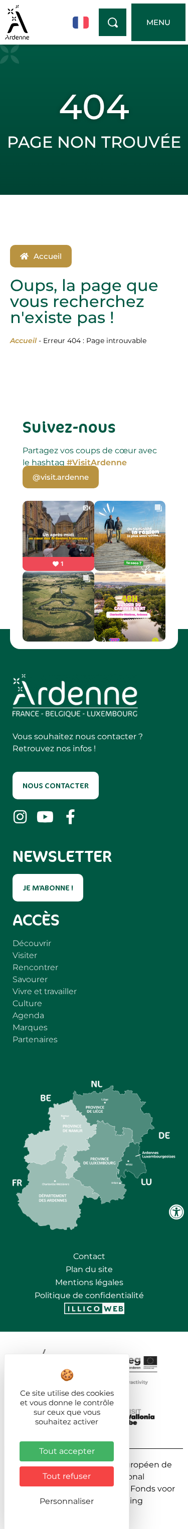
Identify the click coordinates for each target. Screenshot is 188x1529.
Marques (30, 1027)
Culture (27, 1003)
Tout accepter (67, 1451)
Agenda (28, 1015)
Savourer (30, 979)
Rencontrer (35, 967)
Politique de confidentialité (89, 1295)
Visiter (25, 955)
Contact (89, 1256)
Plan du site (89, 1269)
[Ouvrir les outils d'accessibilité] (176, 1212)
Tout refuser (67, 1476)
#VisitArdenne (97, 462)
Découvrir (32, 943)
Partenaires (35, 1039)
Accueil (23, 341)
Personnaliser (67, 1501)
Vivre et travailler (45, 991)
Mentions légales (89, 1282)
